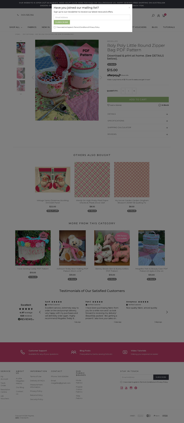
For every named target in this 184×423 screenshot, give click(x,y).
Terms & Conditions (81, 27)
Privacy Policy (94, 27)
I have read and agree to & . (78, 27)
